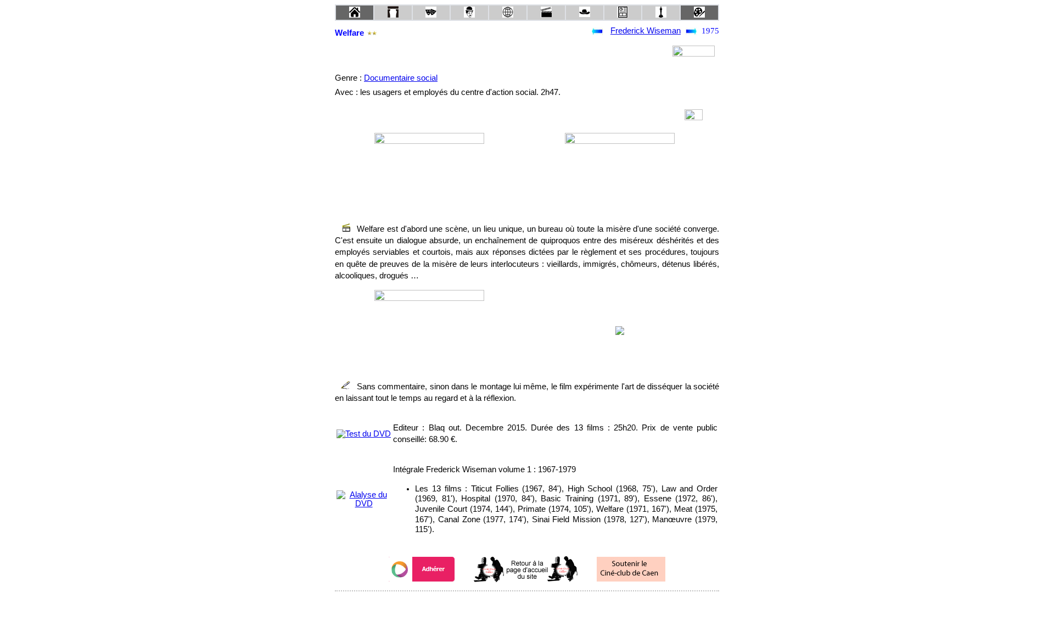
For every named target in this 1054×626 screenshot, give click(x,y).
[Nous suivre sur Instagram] (548, 606)
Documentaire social (401, 78)
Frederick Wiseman (645, 30)
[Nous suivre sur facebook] (506, 606)
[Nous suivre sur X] (527, 606)
